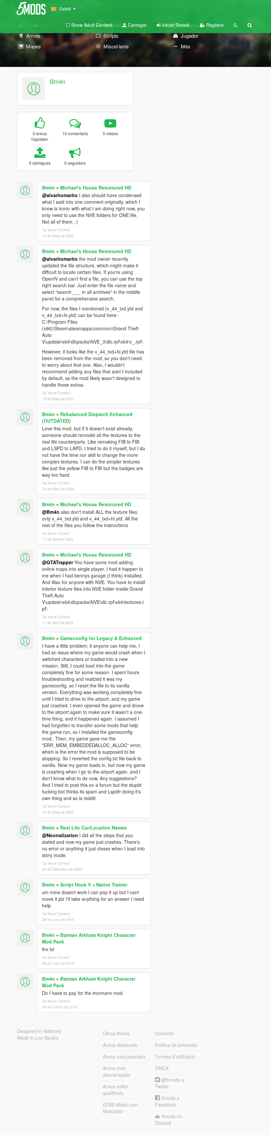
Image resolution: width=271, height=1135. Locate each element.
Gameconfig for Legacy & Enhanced (101, 638)
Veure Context (58, 229)
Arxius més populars (124, 1056)
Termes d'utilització (175, 1056)
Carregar (137, 25)
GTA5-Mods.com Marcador (120, 1107)
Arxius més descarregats (116, 1071)
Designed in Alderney (39, 1031)
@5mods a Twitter (169, 1083)
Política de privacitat (176, 1045)
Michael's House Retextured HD (95, 187)
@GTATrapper (57, 562)
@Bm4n (50, 512)
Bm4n (57, 81)
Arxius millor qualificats (115, 1089)
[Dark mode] (236, 25)
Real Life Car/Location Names (93, 827)
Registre (214, 25)
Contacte (164, 1033)
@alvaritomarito (60, 195)
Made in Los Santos (37, 1037)
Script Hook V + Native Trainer (93, 884)
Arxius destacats (120, 1045)
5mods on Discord (168, 1119)
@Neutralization (60, 835)
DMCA (162, 1068)
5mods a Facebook (167, 1101)
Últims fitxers (116, 1033)
